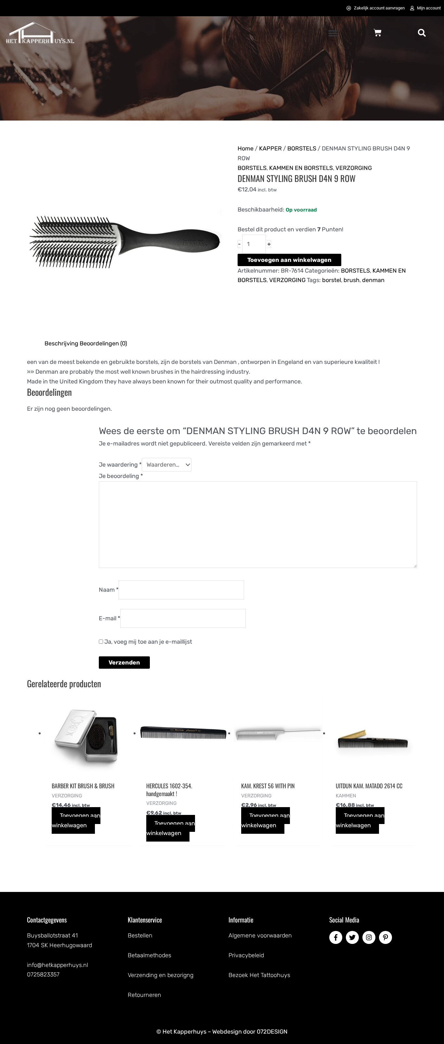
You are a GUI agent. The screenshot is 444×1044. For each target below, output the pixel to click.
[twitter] (353, 937)
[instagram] (369, 937)
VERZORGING (353, 168)
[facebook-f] (336, 937)
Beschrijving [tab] (61, 343)
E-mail (109, 618)
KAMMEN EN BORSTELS (301, 168)
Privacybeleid (246, 955)
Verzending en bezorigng (160, 975)
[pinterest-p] (386, 937)
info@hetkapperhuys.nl (57, 965)
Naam (109, 589)
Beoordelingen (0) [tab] (103, 343)
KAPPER (270, 148)
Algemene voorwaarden (260, 935)
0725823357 (43, 974)
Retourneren (144, 995)
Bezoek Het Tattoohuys (259, 975)
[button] (333, 33)
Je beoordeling (121, 476)
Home (246, 148)
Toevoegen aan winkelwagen (289, 260)
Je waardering (120, 464)
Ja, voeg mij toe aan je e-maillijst (147, 641)
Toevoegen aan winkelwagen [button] (76, 820)
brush (351, 280)
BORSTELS (301, 148)
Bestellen (140, 935)
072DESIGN (272, 1031)
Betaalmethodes (149, 955)
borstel (331, 280)
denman (373, 280)
